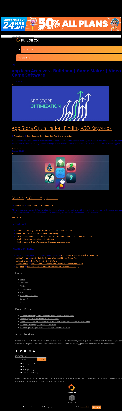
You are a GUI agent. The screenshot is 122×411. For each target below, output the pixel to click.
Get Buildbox (28, 49)
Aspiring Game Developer (32, 364)
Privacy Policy (85, 407)
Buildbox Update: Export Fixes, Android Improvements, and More (43, 242)
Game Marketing (65, 136)
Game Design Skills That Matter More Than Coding (37, 233)
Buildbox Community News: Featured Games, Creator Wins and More (44, 230)
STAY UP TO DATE (21, 356)
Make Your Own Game (29, 296)
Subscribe (42, 359)
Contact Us (24, 299)
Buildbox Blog (25, 289)
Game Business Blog (35, 136)
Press (22, 292)
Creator (26, 367)
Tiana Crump (19, 136)
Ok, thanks (96, 407)
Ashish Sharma (22, 258)
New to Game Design (30, 373)
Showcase (24, 283)
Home (22, 279)
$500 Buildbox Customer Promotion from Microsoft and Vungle (57, 263)
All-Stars (23, 286)
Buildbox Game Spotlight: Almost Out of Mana (35, 239)
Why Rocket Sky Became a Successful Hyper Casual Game (55, 258)
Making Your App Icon (35, 197)
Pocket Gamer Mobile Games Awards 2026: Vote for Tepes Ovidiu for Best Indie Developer (54, 236)
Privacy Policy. (61, 381)
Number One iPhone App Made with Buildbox (79, 255)
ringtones (20, 266)
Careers (23, 302)
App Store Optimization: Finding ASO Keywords (62, 128)
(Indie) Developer (29, 370)
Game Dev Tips (50, 136)
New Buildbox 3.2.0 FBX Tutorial (44, 261)
